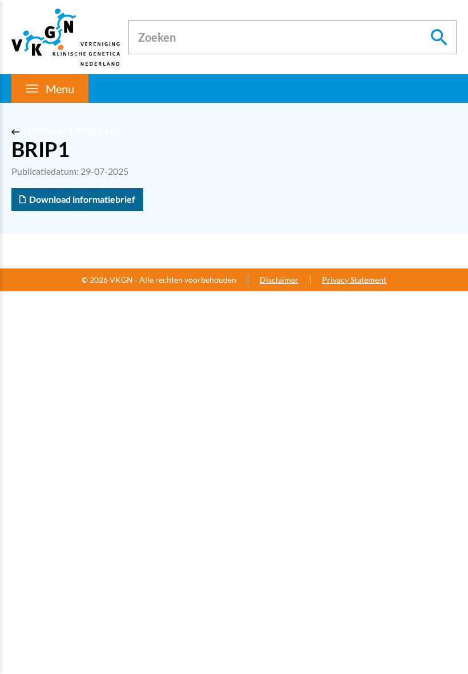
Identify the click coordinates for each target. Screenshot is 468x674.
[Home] (65, 37)
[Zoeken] (439, 37)
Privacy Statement (354, 279)
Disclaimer (279, 279)
